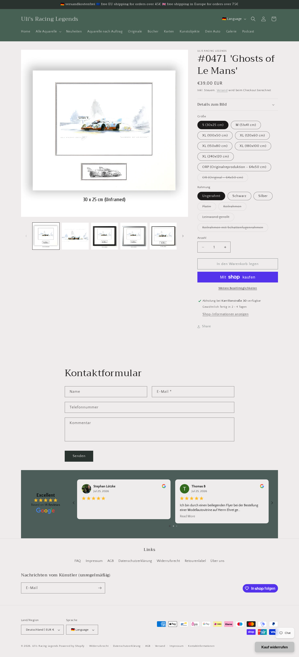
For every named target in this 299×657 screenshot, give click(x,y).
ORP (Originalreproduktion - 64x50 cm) (234, 167)
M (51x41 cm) (246, 125)
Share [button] (206, 326)
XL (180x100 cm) (253, 146)
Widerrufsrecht (168, 561)
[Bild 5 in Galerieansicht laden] (163, 236)
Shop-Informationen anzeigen (226, 314)
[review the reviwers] (164, 487)
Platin (209, 207)
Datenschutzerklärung (135, 561)
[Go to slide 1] (170, 526)
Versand (222, 90)
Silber (263, 196)
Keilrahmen (234, 207)
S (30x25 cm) (213, 125)
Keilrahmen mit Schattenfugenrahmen (235, 228)
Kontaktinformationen (201, 646)
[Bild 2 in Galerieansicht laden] (75, 236)
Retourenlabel (195, 561)
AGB (110, 561)
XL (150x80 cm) (215, 146)
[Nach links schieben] (26, 236)
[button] (48, 31)
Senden (79, 456)
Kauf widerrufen (274, 647)
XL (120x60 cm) (252, 135)
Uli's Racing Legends (45, 646)
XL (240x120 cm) (215, 156)
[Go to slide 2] (173, 526)
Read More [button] (187, 516)
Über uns (217, 561)
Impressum (94, 561)
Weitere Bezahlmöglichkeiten (237, 288)
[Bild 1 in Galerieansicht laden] (45, 236)
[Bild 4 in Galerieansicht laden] (133, 236)
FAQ (78, 561)
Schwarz (239, 196)
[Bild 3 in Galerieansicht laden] (104, 236)
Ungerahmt (211, 196)
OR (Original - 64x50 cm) (225, 178)
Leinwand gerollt (218, 218)
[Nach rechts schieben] (183, 236)
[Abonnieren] (100, 587)
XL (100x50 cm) (215, 135)
